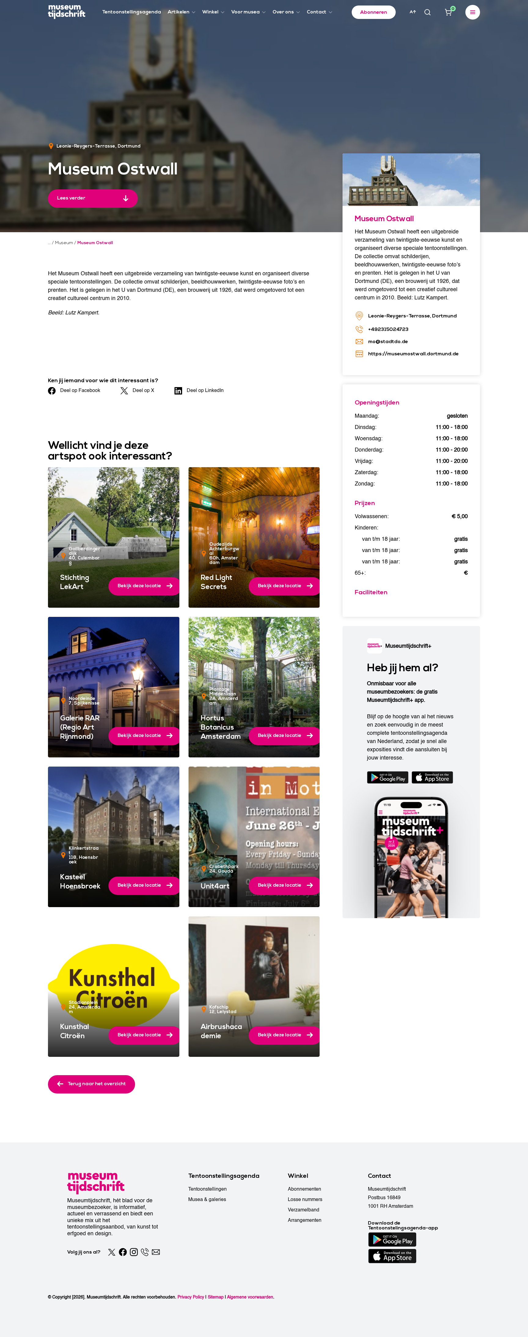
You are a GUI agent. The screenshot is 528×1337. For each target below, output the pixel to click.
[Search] (427, 12)
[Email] (156, 1252)
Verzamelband (303, 1210)
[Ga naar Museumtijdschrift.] (49, 243)
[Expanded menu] (472, 12)
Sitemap (216, 1297)
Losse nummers (305, 1199)
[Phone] (145, 1252)
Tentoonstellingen (207, 1189)
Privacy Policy (191, 1297)
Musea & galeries (207, 1199)
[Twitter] (112, 1252)
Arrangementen (304, 1220)
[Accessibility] (412, 12)
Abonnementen (304, 1189)
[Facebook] (123, 1252)
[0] (448, 12)
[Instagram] (134, 1252)
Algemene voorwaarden (250, 1297)
